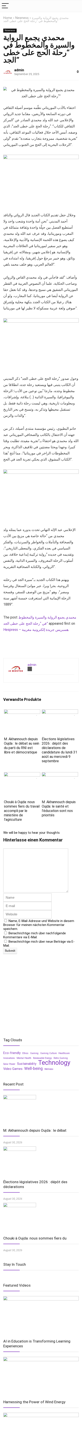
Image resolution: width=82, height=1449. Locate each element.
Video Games (13, 1069)
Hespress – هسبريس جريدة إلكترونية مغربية (35, 630)
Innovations (9, 1058)
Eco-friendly (12, 1053)
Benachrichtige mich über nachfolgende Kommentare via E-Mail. (34, 935)
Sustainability (26, 1064)
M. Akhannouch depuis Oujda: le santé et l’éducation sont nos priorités (59, 808)
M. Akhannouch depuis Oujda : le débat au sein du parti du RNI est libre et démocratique (21, 745)
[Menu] (5, 6)
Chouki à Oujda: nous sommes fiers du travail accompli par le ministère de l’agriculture (22, 811)
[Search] (75, 6)
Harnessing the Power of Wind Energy (34, 1402)
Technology (54, 1062)
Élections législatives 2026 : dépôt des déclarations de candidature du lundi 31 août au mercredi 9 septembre (59, 750)
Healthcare (64, 1053)
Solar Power (9, 1064)
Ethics (25, 1053)
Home (7, 18)
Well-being (33, 1068)
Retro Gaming (61, 1058)
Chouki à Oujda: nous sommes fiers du (34, 1238)
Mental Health (24, 1058)
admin (19, 70)
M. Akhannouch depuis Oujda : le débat (34, 1130)
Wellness (48, 1069)
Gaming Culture (48, 1053)
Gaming (34, 1053)
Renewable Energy (42, 1058)
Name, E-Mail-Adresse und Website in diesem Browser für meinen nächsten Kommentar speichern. (38, 925)
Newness (22, 18)
